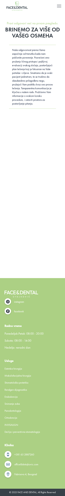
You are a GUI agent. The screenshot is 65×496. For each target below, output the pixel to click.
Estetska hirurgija (13, 368)
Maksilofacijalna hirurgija (18, 375)
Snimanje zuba (12, 403)
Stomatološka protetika (16, 382)
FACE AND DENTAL (27, 492)
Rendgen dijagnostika (16, 389)
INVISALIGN (11, 425)
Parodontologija (13, 410)
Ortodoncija (11, 417)
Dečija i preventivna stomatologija (22, 432)
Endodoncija (11, 396)
